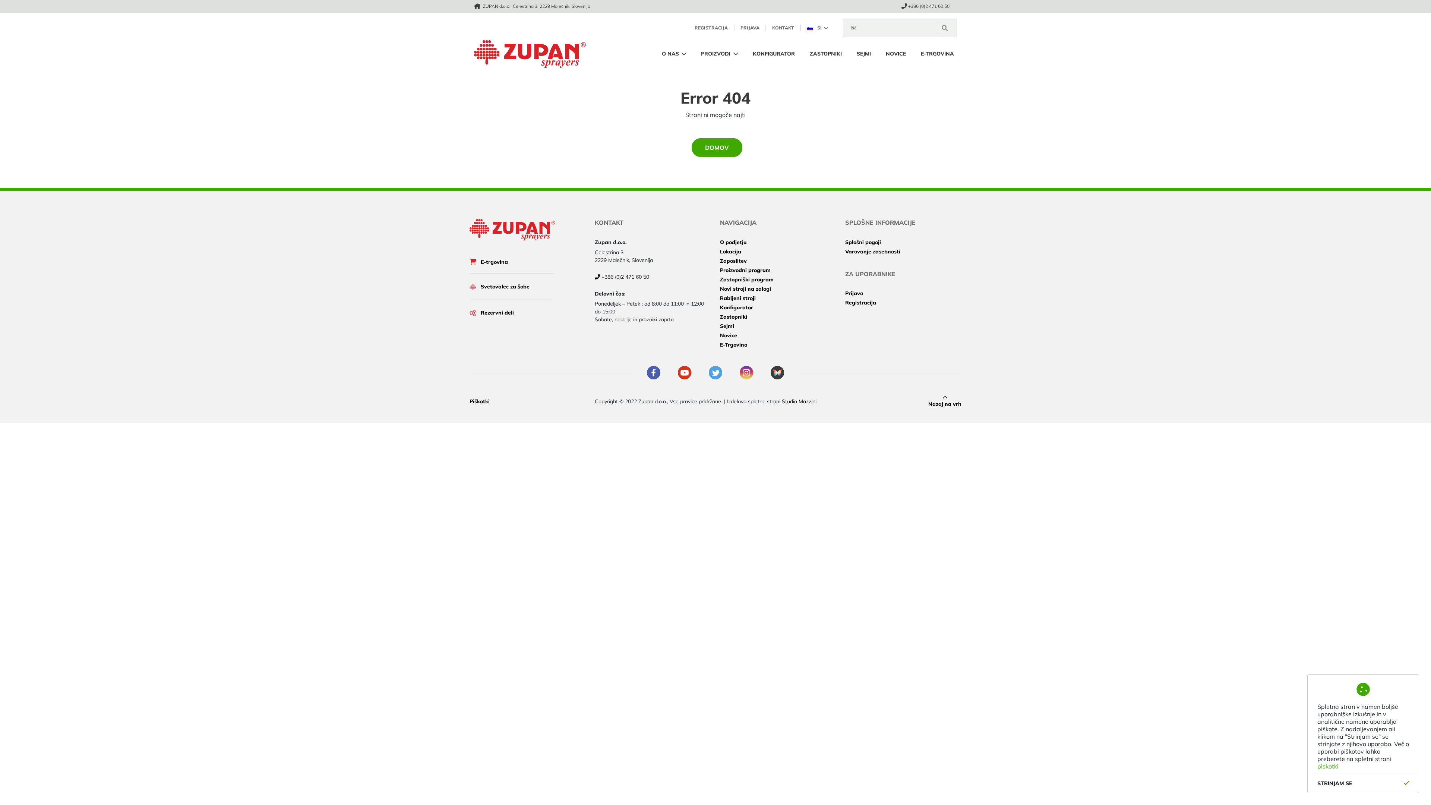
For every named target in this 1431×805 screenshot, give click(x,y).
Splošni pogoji (863, 242)
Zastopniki (826, 53)
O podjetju (733, 242)
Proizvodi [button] (716, 53)
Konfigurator (774, 53)
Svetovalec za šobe (505, 286)
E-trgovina (494, 262)
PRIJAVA (749, 28)
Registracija (860, 302)
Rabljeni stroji (738, 298)
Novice (896, 53)
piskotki (1328, 766)
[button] (817, 28)
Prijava (854, 293)
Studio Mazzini (799, 401)
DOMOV (717, 147)
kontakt (783, 28)
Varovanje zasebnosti (872, 251)
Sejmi (864, 53)
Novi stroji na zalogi (745, 288)
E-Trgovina (937, 53)
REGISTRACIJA (711, 28)
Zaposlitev (733, 261)
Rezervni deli (497, 312)
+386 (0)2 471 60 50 (929, 6)
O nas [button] (671, 53)
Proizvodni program (745, 270)
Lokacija (730, 251)
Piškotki (480, 401)
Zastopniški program (747, 279)
